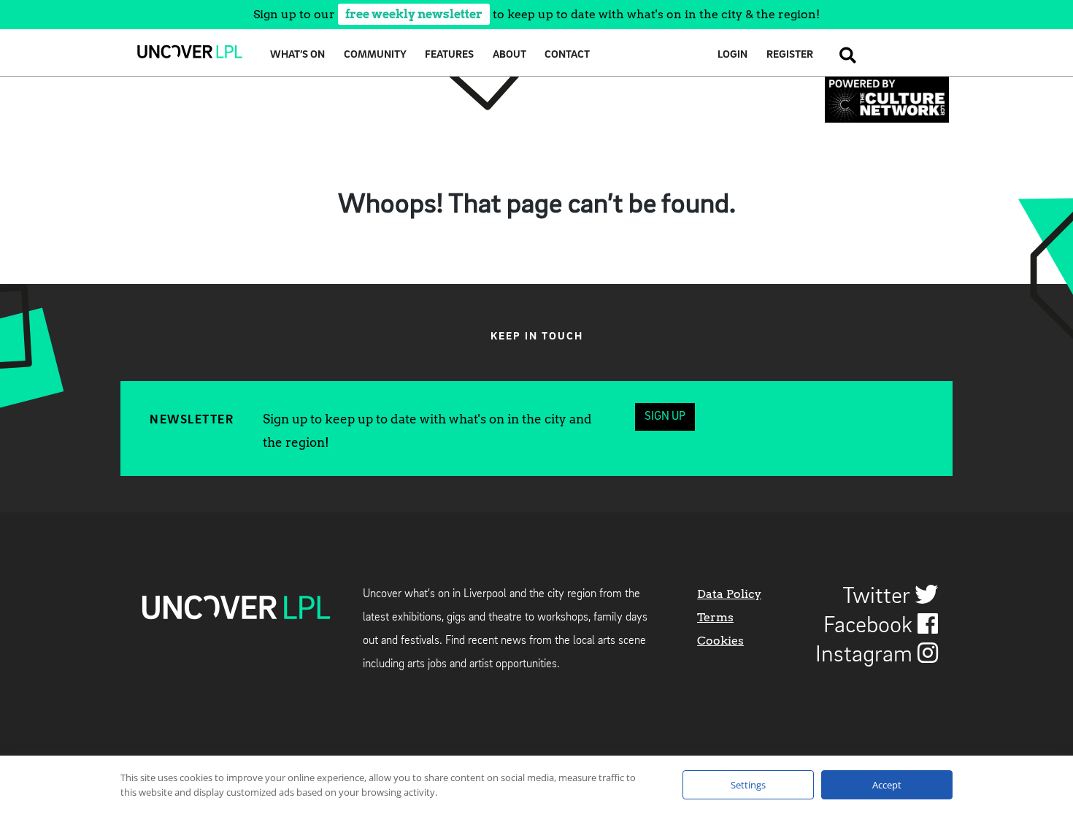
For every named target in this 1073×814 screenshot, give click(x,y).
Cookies (720, 641)
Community (375, 55)
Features (449, 55)
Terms (715, 617)
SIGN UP (665, 417)
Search (843, 55)
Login (732, 55)
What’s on (297, 55)
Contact (567, 55)
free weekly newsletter (413, 14)
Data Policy (729, 594)
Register (789, 55)
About (509, 55)
